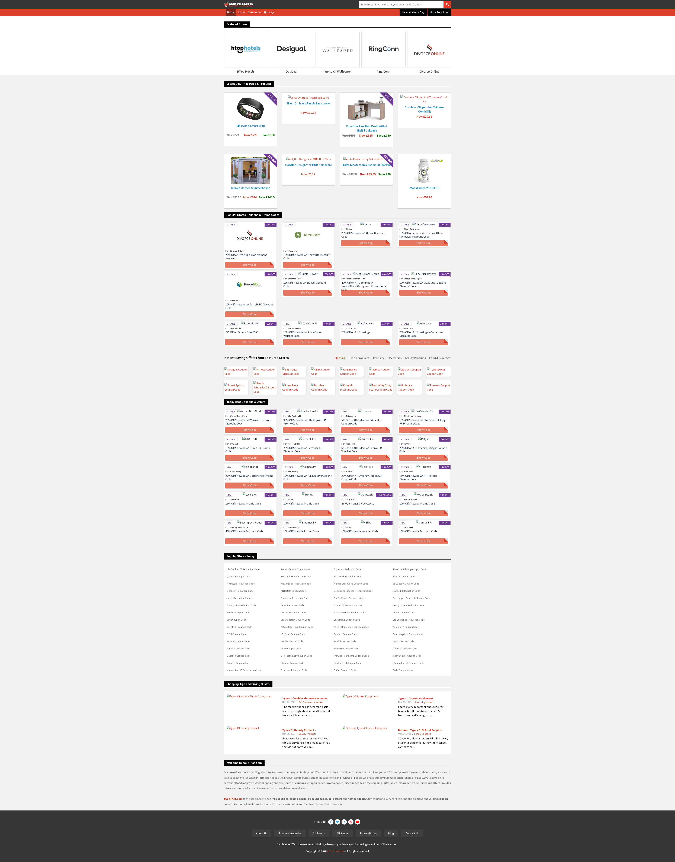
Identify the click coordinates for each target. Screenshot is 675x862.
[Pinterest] (350, 822)
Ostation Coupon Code (239, 655)
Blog (391, 833)
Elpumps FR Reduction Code (241, 605)
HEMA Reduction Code (292, 605)
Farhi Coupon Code (403, 670)
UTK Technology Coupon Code (296, 655)
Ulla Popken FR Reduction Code (243, 569)
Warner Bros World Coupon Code (351, 583)
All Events (319, 833)
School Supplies (422, 733)
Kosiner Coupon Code (238, 641)
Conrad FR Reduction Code (348, 605)
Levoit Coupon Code (403, 641)
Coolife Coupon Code (292, 641)
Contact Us (412, 833)
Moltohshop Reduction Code (296, 583)
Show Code (249, 264)
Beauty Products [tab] (415, 358)
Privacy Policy (368, 833)
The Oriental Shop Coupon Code (409, 569)
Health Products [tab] (359, 358)
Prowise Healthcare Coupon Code (351, 655)
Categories (254, 12)
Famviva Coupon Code (238, 648)
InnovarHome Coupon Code (407, 655)
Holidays (269, 12)
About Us (261, 833)
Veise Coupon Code (291, 648)
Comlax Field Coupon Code (348, 663)
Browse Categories (290, 833)
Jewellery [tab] (378, 358)
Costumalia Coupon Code (347, 619)
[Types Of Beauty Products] (244, 727)
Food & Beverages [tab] (440, 358)
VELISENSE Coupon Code (346, 648)
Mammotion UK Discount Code (408, 663)
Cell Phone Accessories (311, 702)
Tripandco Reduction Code (347, 569)
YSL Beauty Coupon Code (406, 583)
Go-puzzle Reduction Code (295, 598)
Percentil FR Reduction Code (296, 576)
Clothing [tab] (340, 358)
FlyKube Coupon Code (292, 663)
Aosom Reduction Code (293, 612)
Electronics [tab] (394, 358)
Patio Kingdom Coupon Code (408, 634)
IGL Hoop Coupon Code (293, 634)
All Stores (342, 833)
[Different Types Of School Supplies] (365, 727)
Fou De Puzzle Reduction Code (350, 598)
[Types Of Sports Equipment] (360, 696)
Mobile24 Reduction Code (240, 590)
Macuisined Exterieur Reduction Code (353, 590)
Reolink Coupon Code (345, 641)
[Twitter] (337, 822)
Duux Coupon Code (236, 619)
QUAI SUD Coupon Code (239, 576)
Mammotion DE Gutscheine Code (244, 670)
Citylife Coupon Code (404, 612)
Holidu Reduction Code (239, 598)
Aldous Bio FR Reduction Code (349, 612)
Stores (241, 12)
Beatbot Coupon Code (345, 634)
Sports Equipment (423, 702)
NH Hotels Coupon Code (293, 590)
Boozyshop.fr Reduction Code (409, 605)
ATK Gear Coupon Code (405, 648)
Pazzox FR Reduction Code (348, 576)
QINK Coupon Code (237, 634)
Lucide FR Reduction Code (406, 590)
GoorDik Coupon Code (238, 663)
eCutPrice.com (336, 851)
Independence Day (413, 12)
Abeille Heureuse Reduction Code (351, 626)
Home (230, 12)
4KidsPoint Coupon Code (406, 626)
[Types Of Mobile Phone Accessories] (249, 696)
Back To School (439, 12)
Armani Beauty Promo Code (295, 569)
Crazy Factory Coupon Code (295, 619)
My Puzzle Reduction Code (241, 583)
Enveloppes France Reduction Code (411, 598)
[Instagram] (344, 822)
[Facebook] (330, 822)
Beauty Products (307, 733)
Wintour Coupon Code (238, 612)
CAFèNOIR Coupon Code (239, 626)
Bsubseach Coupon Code (294, 670)
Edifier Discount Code (345, 670)
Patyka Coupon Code (404, 576)
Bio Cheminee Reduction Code (409, 619)
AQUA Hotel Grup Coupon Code (297, 626)
